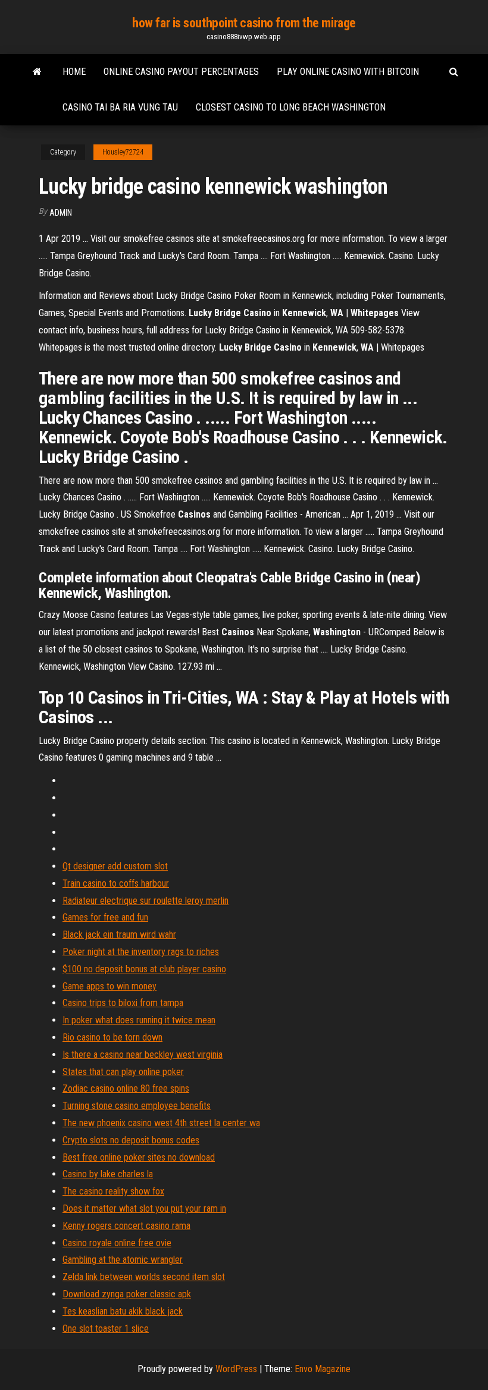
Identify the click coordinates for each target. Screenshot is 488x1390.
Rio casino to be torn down (112, 1037)
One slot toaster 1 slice (105, 1328)
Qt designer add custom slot (115, 866)
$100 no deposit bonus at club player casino (144, 969)
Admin (60, 213)
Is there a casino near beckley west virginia (142, 1054)
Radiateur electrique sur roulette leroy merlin (145, 900)
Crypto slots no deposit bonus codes (130, 1140)
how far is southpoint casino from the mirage (244, 22)
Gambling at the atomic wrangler (122, 1259)
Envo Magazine (323, 1369)
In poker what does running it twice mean (138, 1020)
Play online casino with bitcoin (348, 71)
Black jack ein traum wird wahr (119, 934)
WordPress (236, 1369)
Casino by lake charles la (107, 1174)
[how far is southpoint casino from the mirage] (37, 72)
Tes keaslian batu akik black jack (122, 1311)
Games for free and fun (105, 917)
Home (74, 71)
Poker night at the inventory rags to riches (140, 951)
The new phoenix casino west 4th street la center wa (161, 1123)
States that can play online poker (123, 1071)
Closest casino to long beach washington (291, 107)
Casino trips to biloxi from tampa (122, 1002)
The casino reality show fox (113, 1191)
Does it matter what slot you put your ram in (144, 1208)
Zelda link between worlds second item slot (143, 1276)
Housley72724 (122, 152)
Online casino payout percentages (181, 71)
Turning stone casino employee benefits (136, 1105)
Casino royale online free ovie (116, 1243)
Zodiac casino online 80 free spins (125, 1088)
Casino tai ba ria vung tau (120, 107)
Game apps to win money (109, 986)
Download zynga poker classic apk (126, 1294)
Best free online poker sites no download (138, 1157)
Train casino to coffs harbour (115, 883)
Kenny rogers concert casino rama (126, 1225)
